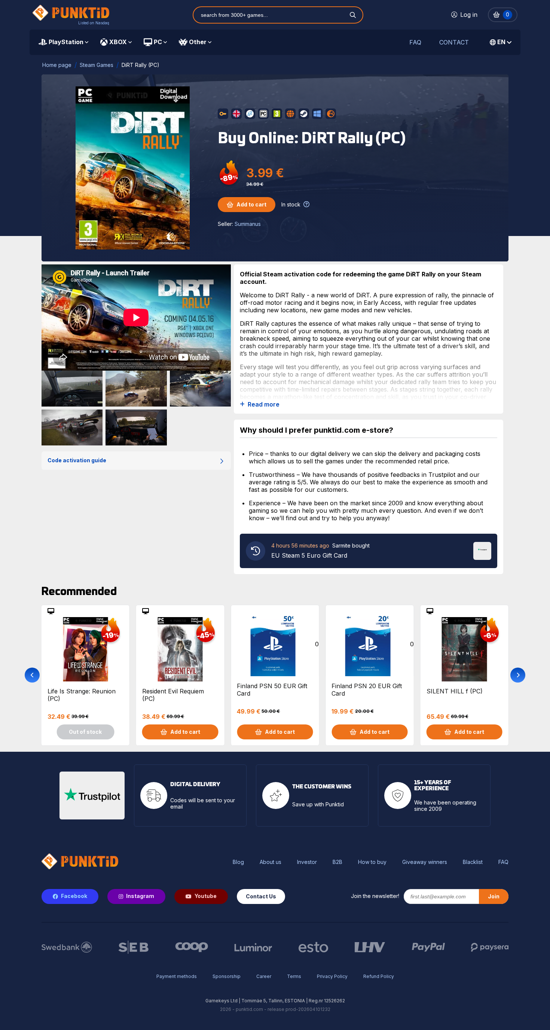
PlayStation (66, 42)
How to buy (372, 862)
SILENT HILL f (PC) (455, 691)
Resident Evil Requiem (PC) (173, 694)
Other (198, 42)
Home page (56, 65)
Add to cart (251, 204)
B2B (337, 862)
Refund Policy (378, 976)
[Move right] (517, 675)
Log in (468, 14)
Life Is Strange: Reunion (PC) (82, 694)
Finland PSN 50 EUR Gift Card (272, 689)
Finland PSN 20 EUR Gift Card (366, 689)
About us (270, 862)
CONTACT (454, 42)
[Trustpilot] (482, 550)
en (501, 42)
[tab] (63, 42)
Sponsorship (227, 976)
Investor (307, 862)
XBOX (118, 42)
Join (493, 896)
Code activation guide (77, 460)
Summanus (248, 224)
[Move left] (32, 675)
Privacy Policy (332, 976)
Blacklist (473, 862)
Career (263, 976)
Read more (263, 404)
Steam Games (96, 65)
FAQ (415, 42)
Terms (294, 976)
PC (158, 42)
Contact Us (261, 896)
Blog (238, 862)
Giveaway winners (424, 862)
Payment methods (176, 976)
